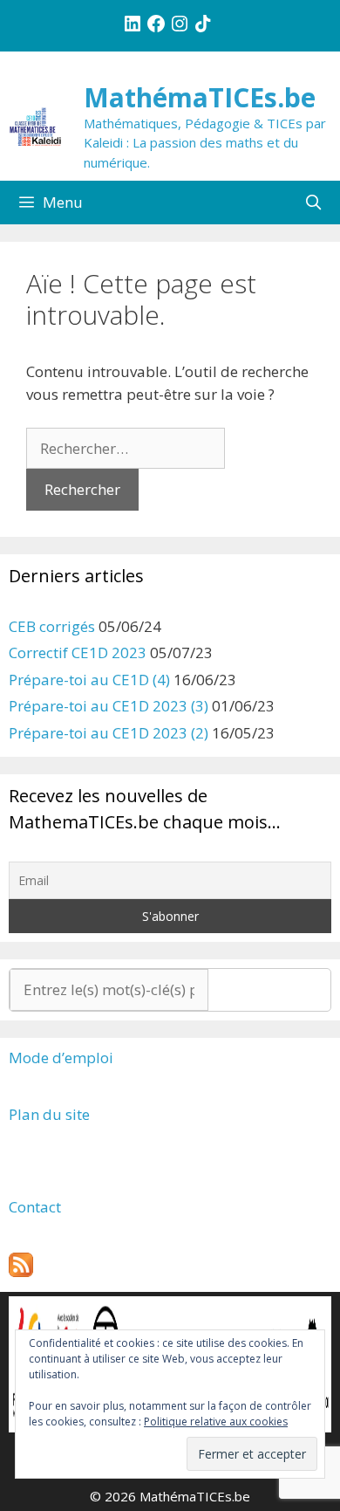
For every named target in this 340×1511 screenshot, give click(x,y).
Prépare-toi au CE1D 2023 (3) (108, 706)
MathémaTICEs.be (200, 97)
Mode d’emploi (61, 1057)
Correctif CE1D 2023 (77, 652)
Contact (35, 1207)
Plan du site (49, 1114)
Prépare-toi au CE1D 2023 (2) (108, 733)
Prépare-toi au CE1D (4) (89, 680)
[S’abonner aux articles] (21, 1271)
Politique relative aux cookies (216, 1421)
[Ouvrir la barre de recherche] (313, 202)
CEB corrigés (52, 626)
